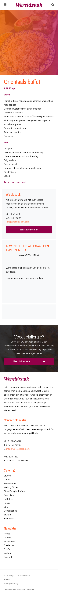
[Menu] (5, 5)
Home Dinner (10, 483)
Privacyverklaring (11, 583)
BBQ (6, 507)
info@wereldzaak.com (17, 221)
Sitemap (7, 579)
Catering (8, 537)
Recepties (9, 495)
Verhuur (7, 553)
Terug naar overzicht (15, 182)
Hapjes (7, 503)
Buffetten (8, 499)
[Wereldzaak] (29, 5)
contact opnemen (29, 229)
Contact (8, 557)
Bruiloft (7, 514)
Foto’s (7, 549)
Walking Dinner (11, 487)
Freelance (9, 545)
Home (7, 533)
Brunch (7, 475)
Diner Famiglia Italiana (14, 491)
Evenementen (10, 518)
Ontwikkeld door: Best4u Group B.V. (19, 589)
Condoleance (10, 510)
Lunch (7, 479)
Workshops (9, 541)
